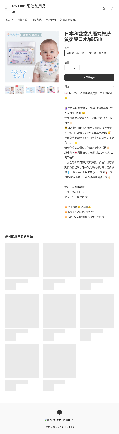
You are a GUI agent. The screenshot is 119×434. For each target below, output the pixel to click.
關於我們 (51, 19)
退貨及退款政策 (68, 19)
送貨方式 (22, 19)
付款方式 (37, 19)
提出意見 (70, 427)
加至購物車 (89, 77)
